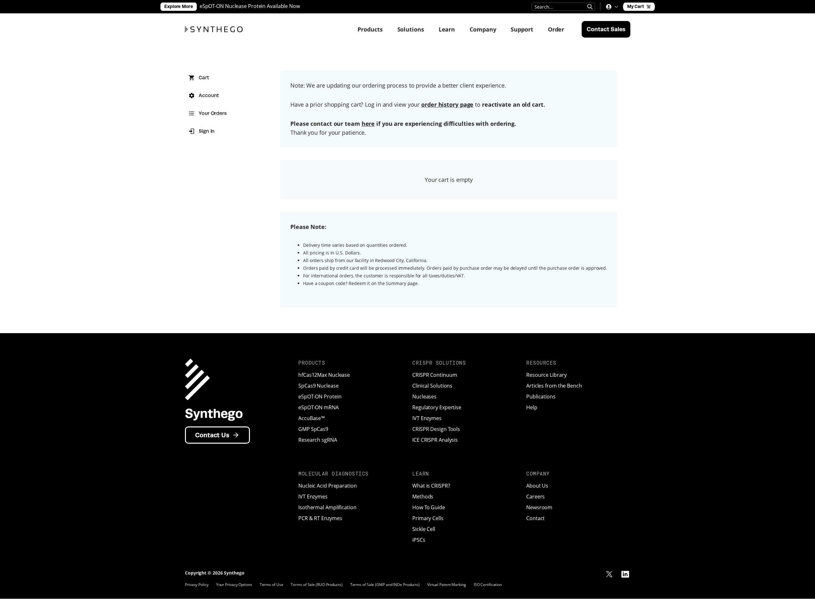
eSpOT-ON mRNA (318, 407)
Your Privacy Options (234, 584)
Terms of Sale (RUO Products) (316, 584)
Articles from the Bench (554, 385)
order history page (447, 104)
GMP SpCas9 (313, 429)
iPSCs (418, 539)
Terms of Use (271, 584)
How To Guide (428, 507)
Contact (535, 518)
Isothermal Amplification (327, 507)
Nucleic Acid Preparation (327, 485)
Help (531, 407)
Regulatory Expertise (436, 407)
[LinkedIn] (625, 574)
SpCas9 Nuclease (318, 385)
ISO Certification (488, 584)
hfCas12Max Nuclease (324, 374)
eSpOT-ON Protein (319, 396)
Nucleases (424, 396)
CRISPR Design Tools (436, 429)
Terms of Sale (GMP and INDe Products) (385, 584)
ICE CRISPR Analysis (435, 439)
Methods (422, 496)
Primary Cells (427, 518)
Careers (535, 496)
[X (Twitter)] (609, 574)
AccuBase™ (311, 418)
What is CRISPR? (431, 485)
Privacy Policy (197, 584)
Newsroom (539, 507)
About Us (537, 485)
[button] (612, 7)
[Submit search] (589, 7)
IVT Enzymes (427, 418)
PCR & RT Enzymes (320, 518)
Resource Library (546, 374)
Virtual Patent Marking (446, 584)
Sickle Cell (423, 529)
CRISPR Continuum (434, 374)
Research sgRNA (317, 439)
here (368, 123)
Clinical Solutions (432, 385)
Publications (541, 396)
